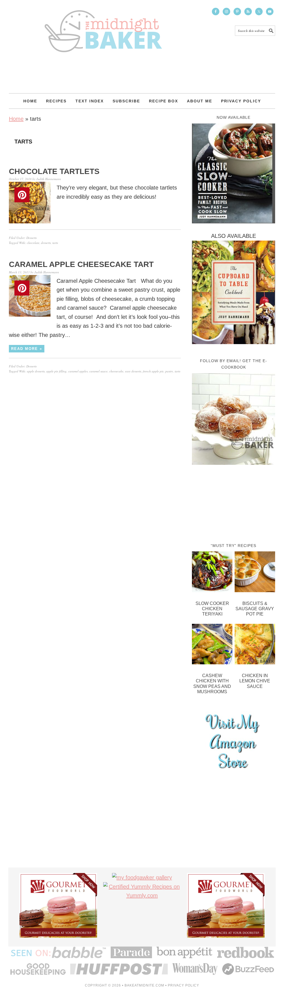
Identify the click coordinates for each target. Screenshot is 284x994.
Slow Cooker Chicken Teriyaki (212, 608)
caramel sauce (98, 371)
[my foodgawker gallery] (142, 877)
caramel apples (78, 371)
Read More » (26, 349)
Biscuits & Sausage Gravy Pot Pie (254, 608)
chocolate (33, 243)
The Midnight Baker (103, 26)
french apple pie (153, 371)
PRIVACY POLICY (183, 985)
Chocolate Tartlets (54, 171)
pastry (169, 371)
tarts (55, 243)
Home (16, 119)
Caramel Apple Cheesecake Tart (81, 264)
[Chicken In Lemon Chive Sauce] (255, 645)
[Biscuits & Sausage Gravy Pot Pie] (255, 573)
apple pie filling (56, 371)
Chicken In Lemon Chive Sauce (254, 680)
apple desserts (36, 371)
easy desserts (133, 371)
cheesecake (116, 371)
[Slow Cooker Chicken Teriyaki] (212, 573)
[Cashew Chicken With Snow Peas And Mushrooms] (212, 645)
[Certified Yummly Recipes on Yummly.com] (142, 895)
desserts (46, 243)
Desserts (31, 238)
